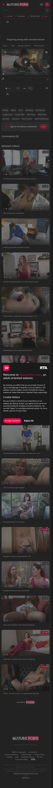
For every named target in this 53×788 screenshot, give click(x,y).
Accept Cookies (12, 420)
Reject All (29, 420)
